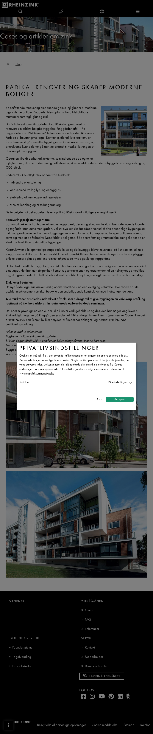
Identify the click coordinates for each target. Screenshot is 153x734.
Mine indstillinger (117, 382)
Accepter (119, 399)
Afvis (99, 399)
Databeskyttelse (45, 373)
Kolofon (24, 382)
